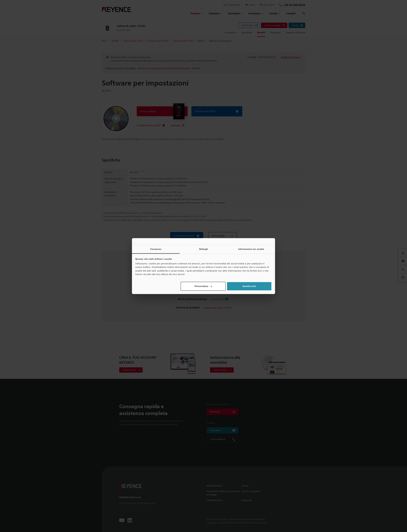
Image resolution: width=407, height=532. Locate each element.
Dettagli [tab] (203, 249)
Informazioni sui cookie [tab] (251, 249)
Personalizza (201, 286)
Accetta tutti (249, 286)
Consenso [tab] (156, 249)
